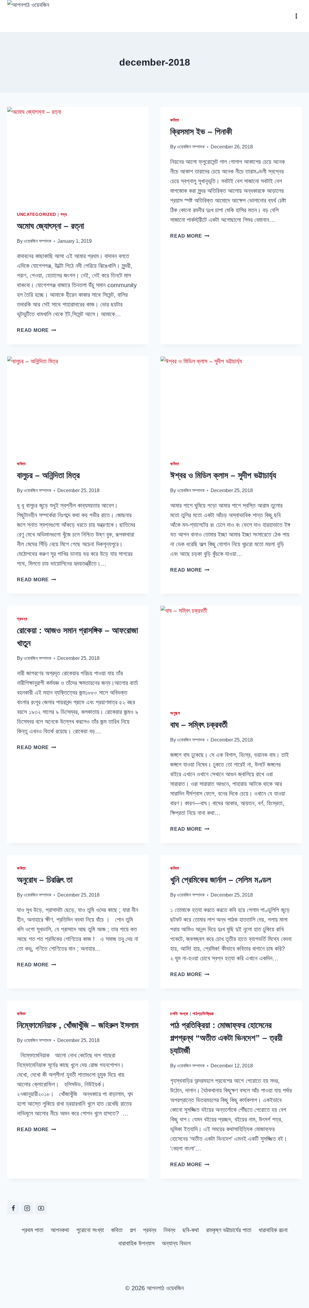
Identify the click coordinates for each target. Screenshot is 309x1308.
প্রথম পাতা (32, 1230)
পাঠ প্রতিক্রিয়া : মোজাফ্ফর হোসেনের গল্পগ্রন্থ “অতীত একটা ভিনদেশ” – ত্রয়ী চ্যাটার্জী (226, 1038)
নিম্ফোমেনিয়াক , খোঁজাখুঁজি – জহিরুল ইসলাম (78, 1025)
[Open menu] (296, 16)
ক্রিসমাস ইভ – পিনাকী (201, 131)
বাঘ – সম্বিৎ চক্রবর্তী (199, 724)
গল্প (133, 1230)
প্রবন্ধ (22, 618)
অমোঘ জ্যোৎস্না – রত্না (50, 226)
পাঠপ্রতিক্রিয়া (203, 1013)
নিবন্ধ (169, 1230)
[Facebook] (13, 1208)
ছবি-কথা (191, 1230)
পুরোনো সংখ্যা (90, 1230)
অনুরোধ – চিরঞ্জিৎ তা (44, 879)
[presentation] (77, 154)
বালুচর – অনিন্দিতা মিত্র (48, 475)
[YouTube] (41, 1208)
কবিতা (174, 120)
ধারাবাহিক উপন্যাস (136, 1243)
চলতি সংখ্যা (179, 1013)
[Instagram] (27, 1208)
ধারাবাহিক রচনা (273, 1230)
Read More (36, 330)
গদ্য (63, 214)
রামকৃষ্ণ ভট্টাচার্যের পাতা (228, 1230)
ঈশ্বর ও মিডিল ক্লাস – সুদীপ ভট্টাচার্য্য (223, 475)
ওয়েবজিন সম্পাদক (37, 241)
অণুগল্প (175, 713)
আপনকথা (60, 1230)
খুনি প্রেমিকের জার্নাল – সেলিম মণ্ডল (220, 879)
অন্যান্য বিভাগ (176, 1243)
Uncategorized (36, 214)
